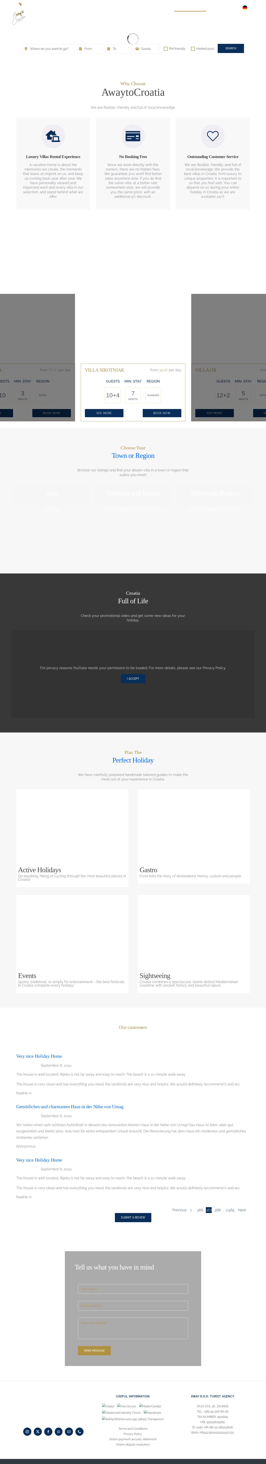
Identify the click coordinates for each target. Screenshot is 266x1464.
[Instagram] (27, 1432)
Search (230, 48)
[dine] (194, 793)
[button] (254, 8)
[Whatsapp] (59, 1432)
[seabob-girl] (72, 793)
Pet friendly (176, 48)
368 (217, 1210)
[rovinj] (194, 899)
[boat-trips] (72, 899)
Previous (179, 1210)
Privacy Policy (214, 668)
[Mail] (69, 1432)
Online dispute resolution (133, 1444)
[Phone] (79, 1432)
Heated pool (205, 48)
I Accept (133, 678)
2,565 (230, 1210)
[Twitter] (38, 1432)
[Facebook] (48, 1432)
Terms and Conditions (132, 1428)
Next (242, 1210)
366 (200, 1210)
